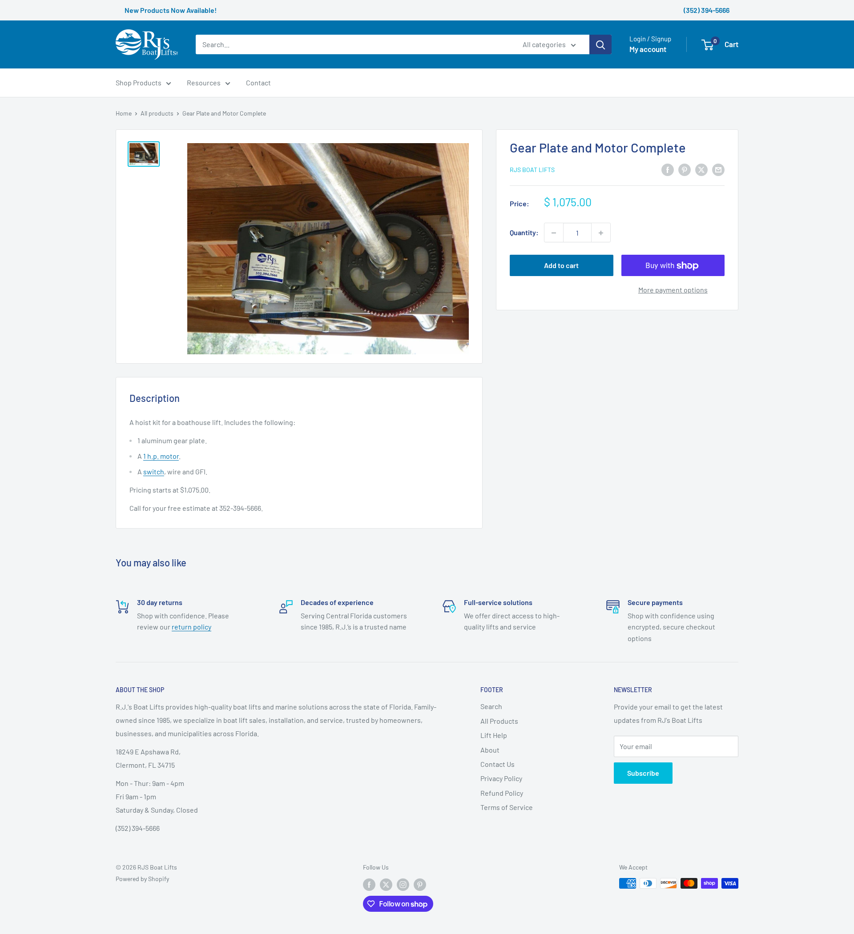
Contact (258, 82)
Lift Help (493, 735)
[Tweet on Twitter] (701, 169)
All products (157, 113)
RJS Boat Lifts (532, 170)
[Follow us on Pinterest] (420, 884)
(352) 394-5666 (706, 10)
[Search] (600, 44)
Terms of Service (506, 807)
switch (153, 471)
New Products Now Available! (171, 10)
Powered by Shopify (142, 878)
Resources (204, 82)
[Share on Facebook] (667, 169)
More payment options (673, 290)
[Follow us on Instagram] (403, 884)
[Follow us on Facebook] (369, 884)
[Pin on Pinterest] (684, 169)
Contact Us (497, 764)
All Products (499, 721)
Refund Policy (501, 793)
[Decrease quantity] (553, 233)
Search (491, 706)
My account (647, 49)
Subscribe (643, 773)
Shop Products (138, 82)
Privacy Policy (501, 778)
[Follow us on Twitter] (386, 884)
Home (124, 113)
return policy (191, 626)
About (490, 750)
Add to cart (561, 265)
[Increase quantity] (601, 233)
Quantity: (524, 232)
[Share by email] (718, 169)
